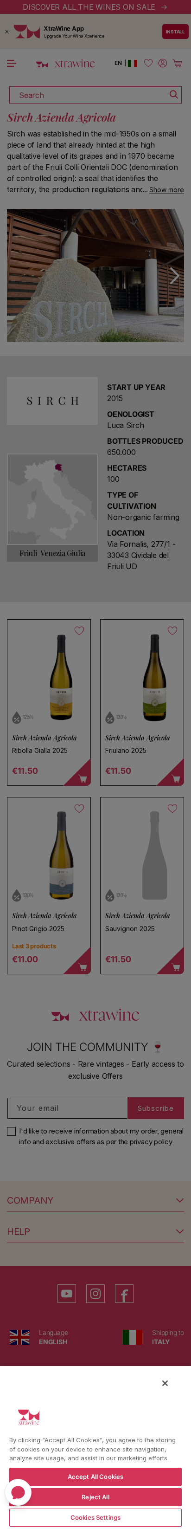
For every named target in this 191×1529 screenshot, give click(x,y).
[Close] (165, 1383)
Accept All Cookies (95, 1476)
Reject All (95, 1497)
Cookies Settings (95, 1517)
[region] (95, 1447)
